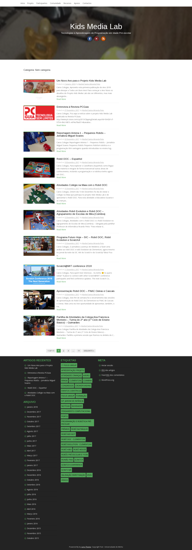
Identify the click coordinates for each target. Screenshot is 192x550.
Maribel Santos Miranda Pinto (89, 84)
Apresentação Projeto (72, 370)
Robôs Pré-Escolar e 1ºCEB (74, 454)
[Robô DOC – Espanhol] (39, 167)
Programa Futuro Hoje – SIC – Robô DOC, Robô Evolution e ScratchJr (84, 238)
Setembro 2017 (33, 426)
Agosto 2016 (32, 489)
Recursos (67, 3)
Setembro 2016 (33, 484)
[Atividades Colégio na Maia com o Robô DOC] (39, 193)
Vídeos (64, 480)
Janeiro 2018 (32, 407)
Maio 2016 (31, 504)
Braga (64, 380)
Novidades (77, 406)
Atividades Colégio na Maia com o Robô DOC (82, 185)
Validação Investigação (73, 475)
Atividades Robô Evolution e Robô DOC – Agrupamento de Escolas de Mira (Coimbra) (81, 212)
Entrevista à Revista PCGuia (73, 107)
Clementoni (75, 380)
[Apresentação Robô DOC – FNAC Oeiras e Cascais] (39, 299)
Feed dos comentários (112, 375)
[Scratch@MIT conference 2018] (39, 274)
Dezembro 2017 (34, 412)
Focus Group (67, 396)
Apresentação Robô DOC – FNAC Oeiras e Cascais (86, 291)
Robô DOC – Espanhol (69, 159)
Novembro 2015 (34, 533)
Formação (81, 396)
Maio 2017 (31, 446)
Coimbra (87, 380)
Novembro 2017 (34, 416)
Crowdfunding (83, 385)
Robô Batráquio (79, 429)
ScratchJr (66, 470)
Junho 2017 (32, 441)
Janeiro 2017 (32, 465)
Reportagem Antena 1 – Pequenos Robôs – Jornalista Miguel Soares (81, 134)
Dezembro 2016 (34, 470)
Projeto (30, 3)
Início (23, 3)
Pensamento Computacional (76, 411)
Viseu (89, 475)
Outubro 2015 (33, 538)
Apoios (77, 3)
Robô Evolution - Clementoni (76, 444)
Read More (61, 99)
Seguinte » (89, 350)
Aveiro (86, 375)
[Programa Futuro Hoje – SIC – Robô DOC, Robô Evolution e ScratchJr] (39, 246)
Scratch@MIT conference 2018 (74, 266)
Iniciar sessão (107, 365)
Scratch (79, 459)
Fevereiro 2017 (33, 460)
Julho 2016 (31, 494)
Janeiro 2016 (32, 523)
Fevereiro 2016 (33, 518)
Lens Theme (86, 547)
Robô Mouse (80, 449)
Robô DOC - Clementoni (73, 439)
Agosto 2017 (32, 431)
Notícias (65, 406)
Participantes (41, 3)
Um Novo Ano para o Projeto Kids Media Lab (81, 80)
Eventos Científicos (71, 390)
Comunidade (55, 3)
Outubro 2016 (33, 480)
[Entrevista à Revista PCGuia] (39, 113)
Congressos (67, 385)
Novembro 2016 (34, 475)
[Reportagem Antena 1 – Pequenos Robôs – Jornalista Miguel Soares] (39, 141)
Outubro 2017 (33, 421)
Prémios (65, 429)
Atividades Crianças (71, 375)
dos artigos (108, 370)
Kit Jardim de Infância (72, 401)
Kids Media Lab (96, 26)
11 (79, 350)
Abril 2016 (31, 509)
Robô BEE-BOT (68, 434)
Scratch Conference (71, 465)
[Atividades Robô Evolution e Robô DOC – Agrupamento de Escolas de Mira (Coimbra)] (39, 220)
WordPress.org (107, 380)
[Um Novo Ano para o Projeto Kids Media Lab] (39, 89)
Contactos (87, 3)
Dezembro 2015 (34, 528)
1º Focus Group (69, 365)
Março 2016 (32, 514)
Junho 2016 (32, 499)
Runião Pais (67, 459)
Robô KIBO (66, 449)
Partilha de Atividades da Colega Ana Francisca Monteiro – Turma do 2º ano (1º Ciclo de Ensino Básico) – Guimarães (83, 320)
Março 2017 (32, 455)
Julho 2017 (31, 436)
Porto (64, 416)
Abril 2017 (31, 450)
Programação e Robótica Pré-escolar (76, 422)
